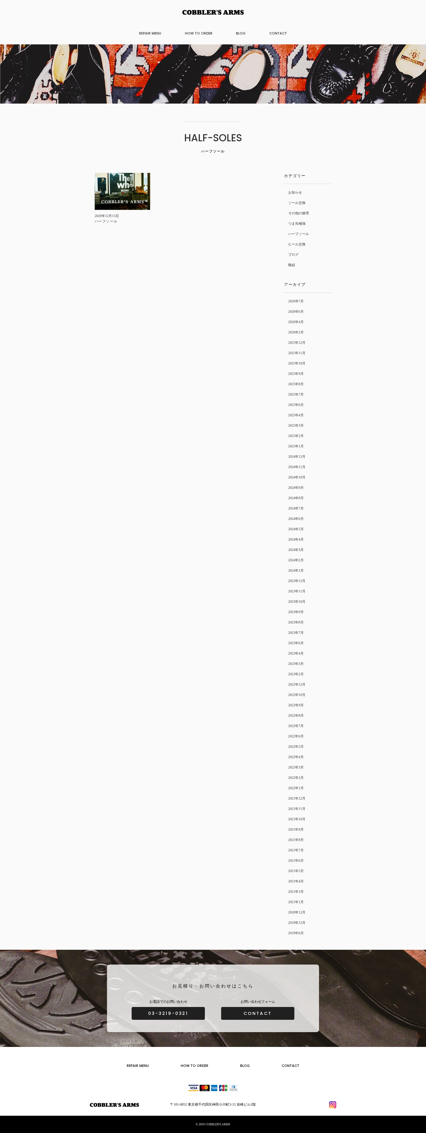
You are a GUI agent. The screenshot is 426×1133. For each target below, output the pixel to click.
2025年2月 (296, 436)
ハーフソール (298, 234)
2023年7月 (296, 633)
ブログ (293, 254)
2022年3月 (296, 767)
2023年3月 (296, 664)
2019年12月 (296, 923)
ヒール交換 (296, 244)
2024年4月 (296, 539)
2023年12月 (296, 581)
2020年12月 (296, 912)
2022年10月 (296, 695)
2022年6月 (296, 736)
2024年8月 (296, 498)
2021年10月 (296, 819)
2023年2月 (296, 674)
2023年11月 (296, 591)
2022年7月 (296, 726)
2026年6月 (296, 311)
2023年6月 (296, 643)
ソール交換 (296, 203)
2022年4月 (296, 757)
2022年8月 (296, 715)
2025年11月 (296, 353)
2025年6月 (296, 405)
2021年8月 (296, 840)
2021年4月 (296, 881)
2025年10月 (296, 363)
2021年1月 (296, 902)
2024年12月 (296, 456)
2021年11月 (296, 809)
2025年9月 (296, 374)
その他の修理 (298, 213)
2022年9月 (296, 705)
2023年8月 (296, 622)
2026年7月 (296, 301)
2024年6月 (296, 519)
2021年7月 (296, 850)
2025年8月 (296, 384)
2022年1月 (296, 788)
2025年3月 (296, 425)
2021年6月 (296, 860)
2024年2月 (296, 560)
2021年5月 (296, 871)
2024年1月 (296, 570)
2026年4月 (296, 322)
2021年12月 (296, 798)
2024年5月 (296, 529)
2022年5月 (296, 747)
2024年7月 (296, 508)
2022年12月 (296, 684)
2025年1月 (296, 446)
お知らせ (295, 192)
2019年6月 (296, 933)
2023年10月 (296, 601)
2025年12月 (296, 343)
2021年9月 (296, 829)
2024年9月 (296, 488)
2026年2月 (296, 332)
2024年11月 (296, 467)
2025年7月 (296, 394)
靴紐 (291, 265)
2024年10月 (296, 477)
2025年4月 (296, 415)
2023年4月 (296, 653)
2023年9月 (296, 612)
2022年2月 (296, 778)
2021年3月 (296, 892)
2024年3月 (296, 550)
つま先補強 (296, 223)
